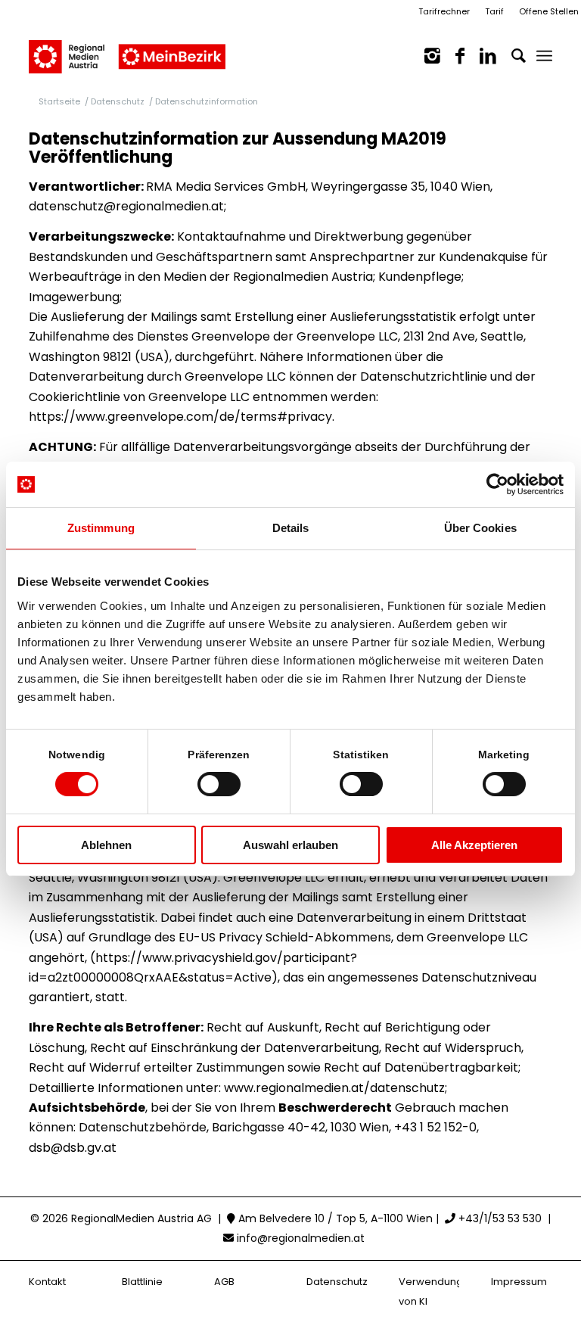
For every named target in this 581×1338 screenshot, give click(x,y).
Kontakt (47, 1281)
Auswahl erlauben (290, 845)
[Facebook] (452, 56)
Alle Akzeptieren (474, 845)
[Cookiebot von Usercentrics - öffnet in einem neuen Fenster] (497, 484)
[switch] (219, 784)
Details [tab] (290, 527)
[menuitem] (544, 56)
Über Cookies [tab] (480, 527)
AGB (224, 1281)
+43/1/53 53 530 (498, 1218)
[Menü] (544, 56)
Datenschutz (337, 1281)
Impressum (519, 1281)
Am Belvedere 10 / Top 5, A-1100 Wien (334, 1218)
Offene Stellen (549, 11)
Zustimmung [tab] (101, 527)
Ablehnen (106, 845)
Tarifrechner (444, 11)
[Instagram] (424, 56)
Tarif (494, 11)
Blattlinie (142, 1281)
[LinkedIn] (480, 56)
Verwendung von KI (429, 1291)
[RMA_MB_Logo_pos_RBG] (127, 48)
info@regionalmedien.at (301, 1238)
